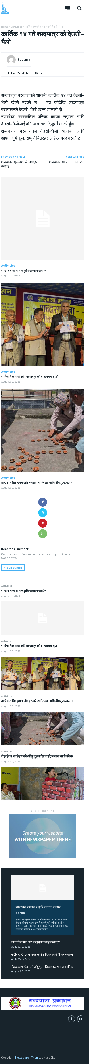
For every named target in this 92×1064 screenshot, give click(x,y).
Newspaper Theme (27, 1057)
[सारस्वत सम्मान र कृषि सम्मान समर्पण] (42, 618)
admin (20, 912)
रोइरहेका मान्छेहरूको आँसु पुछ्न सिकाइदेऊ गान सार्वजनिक (37, 756)
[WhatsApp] (42, 533)
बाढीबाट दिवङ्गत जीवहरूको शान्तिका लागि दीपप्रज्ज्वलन (37, 701)
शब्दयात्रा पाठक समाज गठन (66, 162)
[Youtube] (80, 1018)
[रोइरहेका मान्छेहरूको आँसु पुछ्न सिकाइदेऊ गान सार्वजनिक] (42, 783)
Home (4, 26)
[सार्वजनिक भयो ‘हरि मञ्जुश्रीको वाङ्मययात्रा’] (42, 673)
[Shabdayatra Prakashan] (5, 8)
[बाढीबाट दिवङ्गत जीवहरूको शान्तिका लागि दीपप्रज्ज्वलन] (42, 728)
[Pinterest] (42, 523)
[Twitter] (42, 512)
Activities (6, 585)
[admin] (12, 59)
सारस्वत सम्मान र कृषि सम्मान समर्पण (24, 590)
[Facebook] (42, 502)
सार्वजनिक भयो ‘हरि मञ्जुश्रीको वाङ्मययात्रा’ (29, 645)
